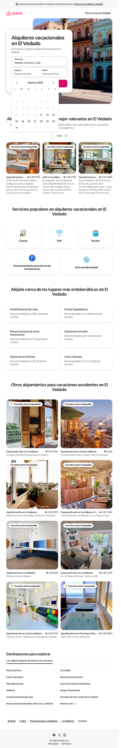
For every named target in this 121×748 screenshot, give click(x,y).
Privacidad (53, 743)
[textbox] (25, 74)
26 (29, 121)
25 (23, 121)
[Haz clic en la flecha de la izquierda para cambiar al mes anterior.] (17, 83)
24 (16, 121)
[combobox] (39, 63)
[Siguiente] (66, 135)
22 (47, 114)
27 (35, 121)
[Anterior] (52, 135)
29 (47, 121)
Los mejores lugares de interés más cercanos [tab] (29, 660)
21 (41, 114)
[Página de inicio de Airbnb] (14, 13)
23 (53, 114)
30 (53, 121)
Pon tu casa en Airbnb (97, 13)
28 (41, 121)
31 (17, 127)
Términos (66, 743)
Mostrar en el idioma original (88, 4)
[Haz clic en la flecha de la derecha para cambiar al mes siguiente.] (53, 83)
